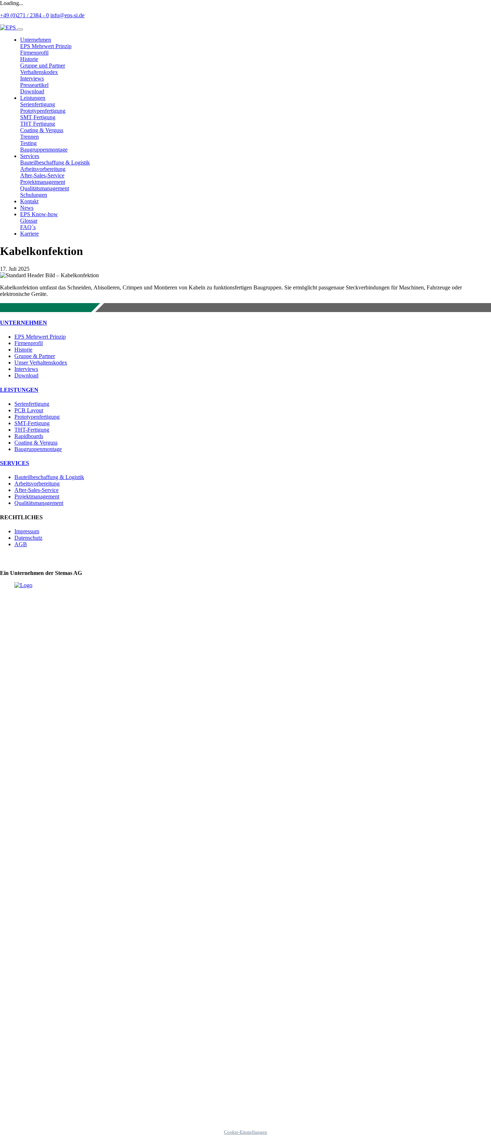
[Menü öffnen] (20, 29)
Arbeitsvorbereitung (37, 483)
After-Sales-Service (36, 490)
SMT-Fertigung (32, 423)
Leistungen (19, 390)
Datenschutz (28, 538)
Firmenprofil (28, 343)
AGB (20, 544)
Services (14, 463)
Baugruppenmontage (38, 449)
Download (26, 375)
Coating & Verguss (36, 443)
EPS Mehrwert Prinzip (40, 337)
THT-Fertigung (31, 430)
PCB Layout (28, 410)
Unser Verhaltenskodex (40, 362)
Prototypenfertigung (37, 417)
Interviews (26, 369)
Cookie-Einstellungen (245, 1132)
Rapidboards (28, 436)
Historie (23, 350)
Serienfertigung (31, 404)
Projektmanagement (36, 496)
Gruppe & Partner (34, 356)
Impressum (26, 531)
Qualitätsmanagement (38, 503)
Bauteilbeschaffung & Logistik (49, 477)
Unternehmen (23, 323)
